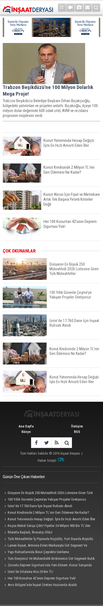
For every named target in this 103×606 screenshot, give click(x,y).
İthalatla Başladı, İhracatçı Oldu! (30, 532)
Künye (26, 432)
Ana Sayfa (26, 426)
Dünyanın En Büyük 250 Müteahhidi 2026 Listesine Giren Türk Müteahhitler (48, 493)
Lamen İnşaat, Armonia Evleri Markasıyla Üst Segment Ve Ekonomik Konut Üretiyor (45, 546)
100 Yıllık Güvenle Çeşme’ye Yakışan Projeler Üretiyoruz (47, 499)
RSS (77, 432)
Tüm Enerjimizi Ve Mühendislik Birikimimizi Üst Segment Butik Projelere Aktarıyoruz (49, 559)
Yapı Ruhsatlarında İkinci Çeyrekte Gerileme (38, 552)
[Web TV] (70, 8)
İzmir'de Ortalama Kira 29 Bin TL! (30, 572)
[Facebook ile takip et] (36, 442)
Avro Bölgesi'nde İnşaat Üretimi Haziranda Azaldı (42, 585)
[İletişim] (87, 8)
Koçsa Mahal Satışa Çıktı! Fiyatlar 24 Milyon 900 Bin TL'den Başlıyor (46, 526)
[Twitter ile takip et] (46, 442)
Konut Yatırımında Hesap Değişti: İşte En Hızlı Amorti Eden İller (51, 519)
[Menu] (62, 8)
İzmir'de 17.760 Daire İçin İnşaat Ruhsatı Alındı (40, 506)
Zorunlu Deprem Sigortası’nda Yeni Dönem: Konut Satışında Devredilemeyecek (47, 565)
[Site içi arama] (96, 8)
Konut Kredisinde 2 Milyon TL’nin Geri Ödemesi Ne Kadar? (48, 512)
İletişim (77, 426)
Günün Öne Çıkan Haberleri (24, 476)
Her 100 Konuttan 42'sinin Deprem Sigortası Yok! (42, 578)
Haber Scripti (47, 460)
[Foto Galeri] (79, 8)
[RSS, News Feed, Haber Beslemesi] (56, 442)
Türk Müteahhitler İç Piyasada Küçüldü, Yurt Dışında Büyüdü (50, 539)
